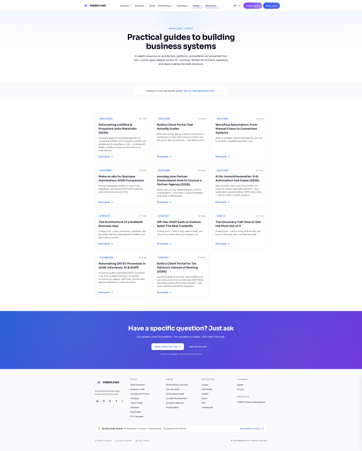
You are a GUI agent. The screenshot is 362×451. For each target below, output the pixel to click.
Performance (164, 6)
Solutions (124, 6)
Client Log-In (252, 6)
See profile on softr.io (250, 428)
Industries (182, 6)
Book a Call (271, 6)
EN (235, 6)
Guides (196, 6)
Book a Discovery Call (166, 346)
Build (152, 6)
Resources (211, 6)
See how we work (198, 346)
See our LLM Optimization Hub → (200, 91)
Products (139, 6)
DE (240, 6)
